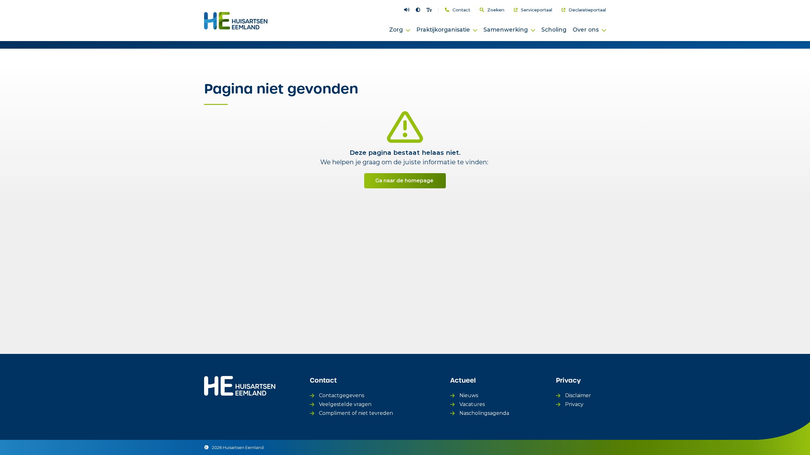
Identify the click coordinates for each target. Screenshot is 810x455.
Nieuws (468, 395)
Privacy (574, 404)
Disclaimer (578, 395)
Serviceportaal (536, 10)
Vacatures (472, 404)
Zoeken (495, 10)
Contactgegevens (341, 395)
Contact (461, 10)
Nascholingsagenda (484, 413)
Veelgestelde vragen (345, 404)
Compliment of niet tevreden (356, 413)
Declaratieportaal (587, 10)
